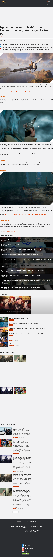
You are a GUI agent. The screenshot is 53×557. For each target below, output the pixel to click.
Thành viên (50, 1)
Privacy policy (33, 521)
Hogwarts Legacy (9, 231)
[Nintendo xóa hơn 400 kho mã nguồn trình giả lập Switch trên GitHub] (20, 395)
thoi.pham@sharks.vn (25, 531)
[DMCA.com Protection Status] (26, 554)
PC (14, 231)
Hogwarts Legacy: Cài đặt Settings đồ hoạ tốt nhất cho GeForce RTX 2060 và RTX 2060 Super (27, 214)
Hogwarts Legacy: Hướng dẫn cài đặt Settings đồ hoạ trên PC (19, 91)
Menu (3, 4)
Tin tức (4, 231)
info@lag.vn (29, 529)
